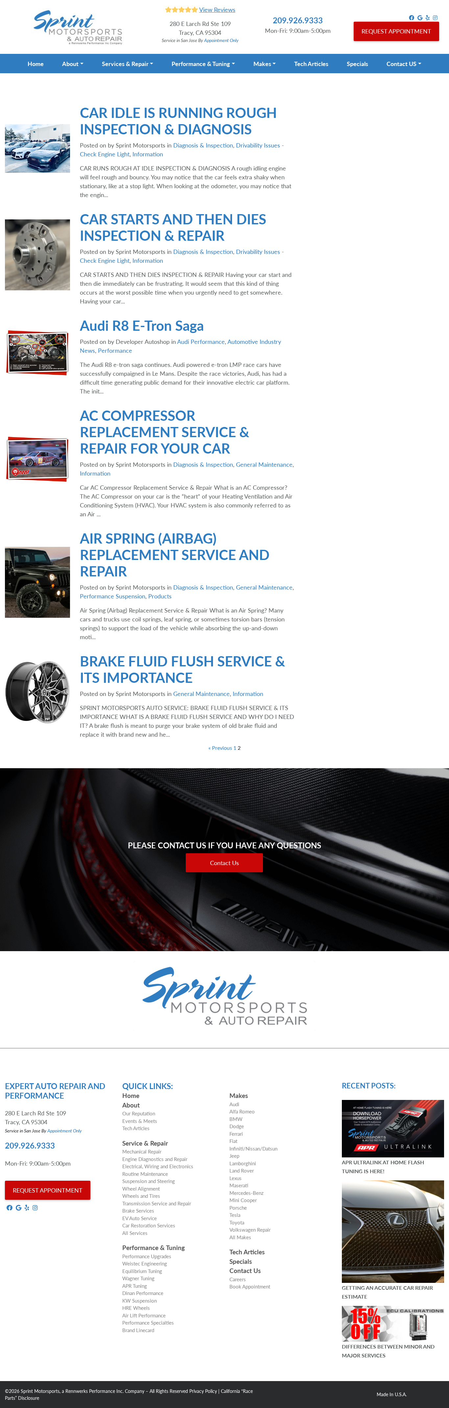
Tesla (234, 1214)
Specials (357, 63)
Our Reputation (138, 1113)
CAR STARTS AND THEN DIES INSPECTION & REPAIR (173, 227)
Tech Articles (311, 63)
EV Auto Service (139, 1218)
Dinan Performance (142, 1292)
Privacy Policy (203, 1391)
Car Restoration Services (148, 1225)
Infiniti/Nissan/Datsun (253, 1148)
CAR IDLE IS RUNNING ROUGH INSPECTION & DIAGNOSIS (178, 120)
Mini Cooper (243, 1199)
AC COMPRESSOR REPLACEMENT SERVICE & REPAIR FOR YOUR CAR (164, 431)
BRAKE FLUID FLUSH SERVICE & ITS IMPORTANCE (182, 669)
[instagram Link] (435, 17)
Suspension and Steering (148, 1180)
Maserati (238, 1185)
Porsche (238, 1207)
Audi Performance (201, 341)
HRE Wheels (136, 1307)
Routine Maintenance (145, 1173)
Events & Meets (139, 1120)
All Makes (240, 1237)
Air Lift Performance (144, 1315)
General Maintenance (264, 464)
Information (147, 154)
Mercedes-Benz (246, 1192)
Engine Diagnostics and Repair (154, 1158)
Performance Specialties (148, 1322)
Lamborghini (242, 1163)
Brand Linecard (138, 1330)
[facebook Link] (411, 17)
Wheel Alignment (141, 1188)
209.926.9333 (298, 20)
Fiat (233, 1140)
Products (160, 596)
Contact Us (224, 863)
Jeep (234, 1155)
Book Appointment (249, 1286)
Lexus (235, 1177)
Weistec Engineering (144, 1263)
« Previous (220, 747)
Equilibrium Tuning (142, 1270)
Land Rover (241, 1170)
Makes (262, 63)
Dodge (236, 1126)
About (70, 63)
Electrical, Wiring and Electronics (157, 1166)
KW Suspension (139, 1300)
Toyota (236, 1222)
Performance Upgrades (146, 1256)
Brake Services (138, 1210)
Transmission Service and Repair (156, 1203)
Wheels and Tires (141, 1195)
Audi (234, 1104)
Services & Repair (125, 63)
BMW (236, 1118)
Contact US (401, 63)
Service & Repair (145, 1143)
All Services (135, 1232)
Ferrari (236, 1133)
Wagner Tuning (138, 1278)
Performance (115, 350)
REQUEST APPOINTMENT (396, 31)
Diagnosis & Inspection (203, 145)
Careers (237, 1279)
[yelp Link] (428, 17)
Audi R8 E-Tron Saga (142, 325)
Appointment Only (221, 40)
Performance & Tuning (201, 63)
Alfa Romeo (242, 1111)
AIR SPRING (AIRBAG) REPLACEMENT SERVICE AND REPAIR (175, 554)
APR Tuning (134, 1285)
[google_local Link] (419, 17)
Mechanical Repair (141, 1151)
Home (36, 63)
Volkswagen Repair (250, 1229)
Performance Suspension (112, 596)
